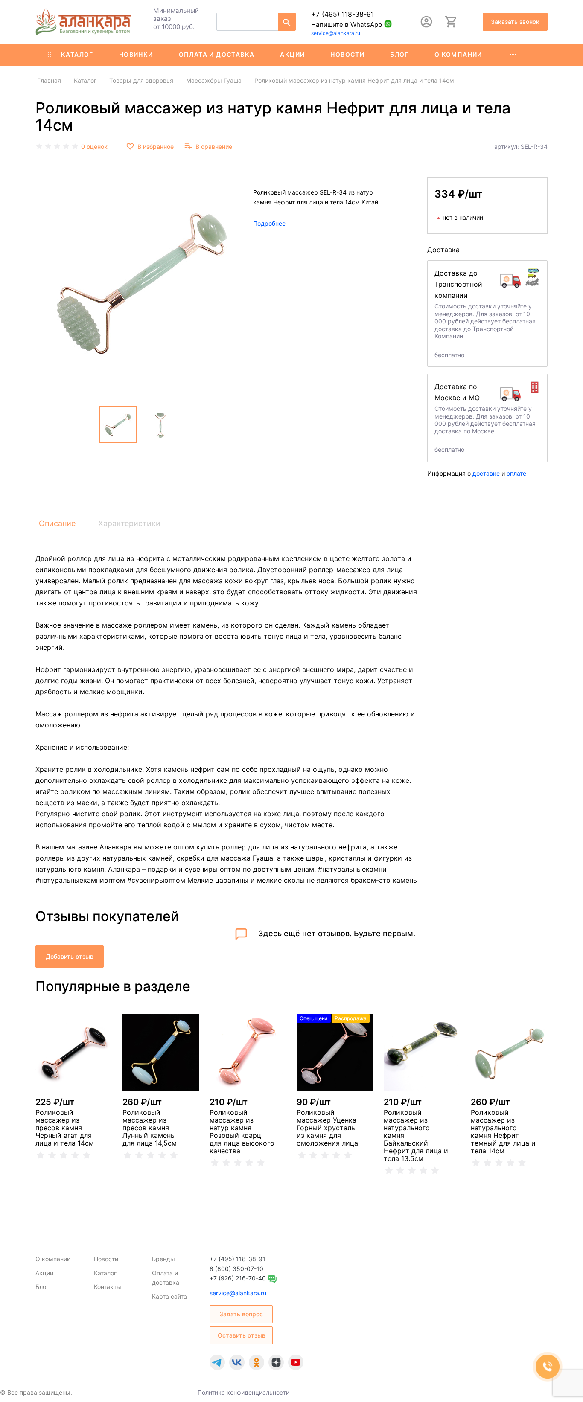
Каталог (77, 54)
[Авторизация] (426, 22)
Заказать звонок (515, 21)
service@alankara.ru (335, 33)
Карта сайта (169, 1296)
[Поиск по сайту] (287, 22)
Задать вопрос (241, 1314)
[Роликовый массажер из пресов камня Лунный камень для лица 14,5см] (160, 1052)
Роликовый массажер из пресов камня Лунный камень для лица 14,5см (149, 1127)
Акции (292, 54)
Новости (347, 54)
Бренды (163, 1258)
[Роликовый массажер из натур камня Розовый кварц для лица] (248, 1052)
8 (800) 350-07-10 (236, 1268)
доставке (486, 473)
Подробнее (269, 223)
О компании (458, 54)
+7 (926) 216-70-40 (238, 1278)
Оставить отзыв (241, 1335)
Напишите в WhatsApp (346, 24)
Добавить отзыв (69, 956)
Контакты (107, 1286)
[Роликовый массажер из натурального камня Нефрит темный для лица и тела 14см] (509, 1052)
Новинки (136, 54)
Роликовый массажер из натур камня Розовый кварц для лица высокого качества (242, 1131)
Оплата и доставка (217, 54)
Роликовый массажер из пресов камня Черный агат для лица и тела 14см (64, 1127)
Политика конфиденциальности (243, 1392)
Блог (399, 54)
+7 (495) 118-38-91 (342, 14)
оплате (516, 473)
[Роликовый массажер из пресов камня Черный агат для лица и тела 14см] (73, 1052)
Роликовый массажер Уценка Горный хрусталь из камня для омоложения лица (327, 1127)
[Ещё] (513, 55)
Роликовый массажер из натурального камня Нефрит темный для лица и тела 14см (503, 1131)
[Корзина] (451, 22)
